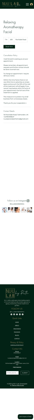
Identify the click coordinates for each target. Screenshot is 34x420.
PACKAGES (17, 332)
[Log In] (31, 4)
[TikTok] (22, 314)
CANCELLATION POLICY (16, 345)
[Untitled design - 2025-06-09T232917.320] (17, 314)
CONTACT (17, 338)
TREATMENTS (17, 328)
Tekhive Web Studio (18, 385)
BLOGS (17, 335)
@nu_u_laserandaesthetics (17, 203)
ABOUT (17, 325)
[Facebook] (14, 314)
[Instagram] (11, 314)
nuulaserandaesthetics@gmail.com (17, 358)
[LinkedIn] (20, 314)
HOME (17, 322)
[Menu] (27, 4)
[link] (9, 46)
